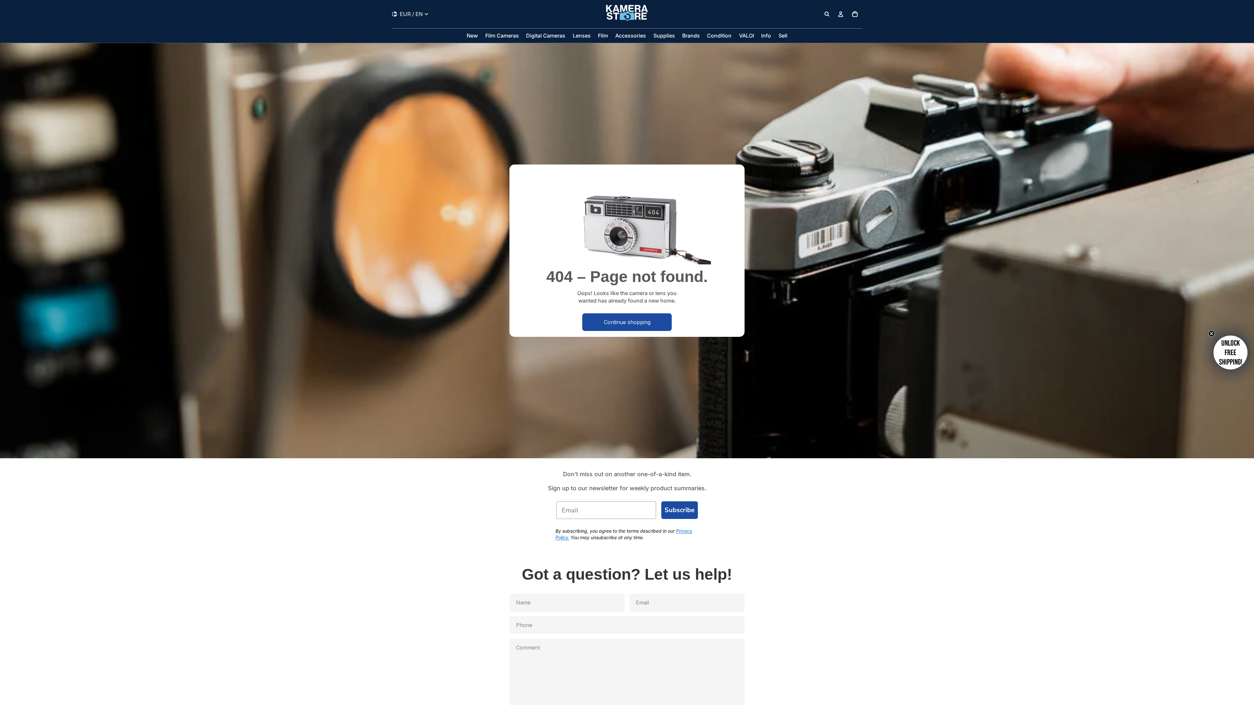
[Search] (827, 14)
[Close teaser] (1211, 333)
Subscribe (680, 510)
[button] (1230, 352)
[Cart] (855, 14)
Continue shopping (627, 322)
